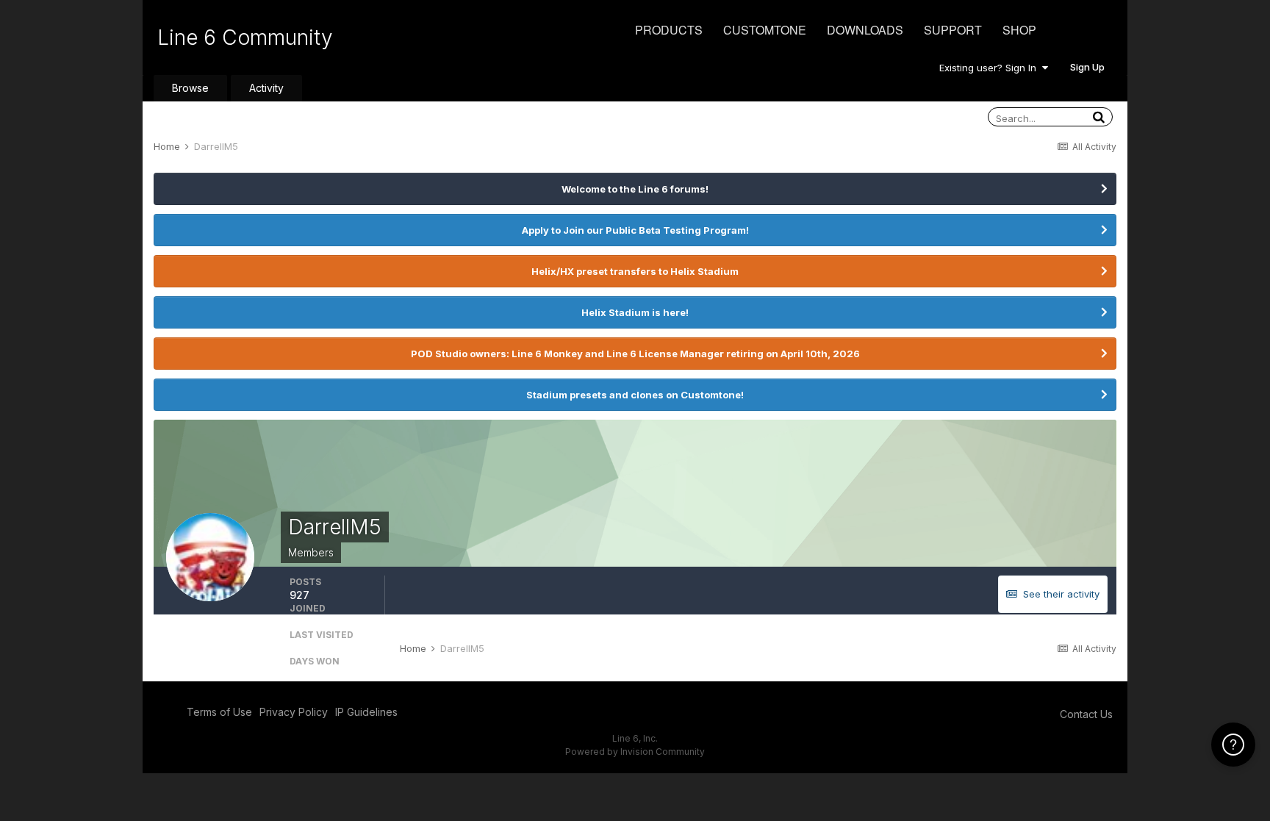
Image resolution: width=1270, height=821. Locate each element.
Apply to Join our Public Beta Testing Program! (635, 230)
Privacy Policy (293, 712)
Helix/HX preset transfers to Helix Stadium (635, 271)
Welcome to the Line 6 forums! (635, 189)
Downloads (865, 29)
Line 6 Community (245, 37)
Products (669, 29)
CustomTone (764, 29)
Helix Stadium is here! (635, 312)
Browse (190, 88)
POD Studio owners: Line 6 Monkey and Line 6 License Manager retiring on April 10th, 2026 (635, 353)
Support (953, 29)
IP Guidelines (366, 712)
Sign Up (1087, 67)
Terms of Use (219, 712)
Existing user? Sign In (990, 68)
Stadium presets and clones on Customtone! (635, 395)
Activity (266, 88)
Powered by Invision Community (635, 751)
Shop (1019, 29)
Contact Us (1086, 714)
